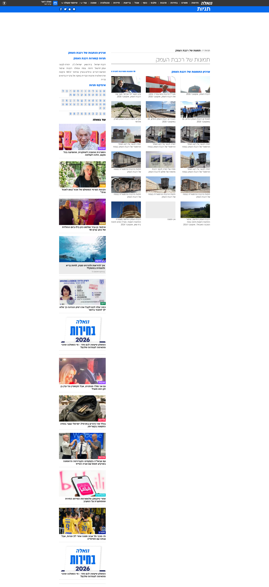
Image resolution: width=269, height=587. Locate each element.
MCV (68, 72)
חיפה (90, 68)
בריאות (127, 3)
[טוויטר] (65, 9)
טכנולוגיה (105, 3)
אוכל (136, 3)
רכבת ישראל (100, 64)
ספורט (184, 3)
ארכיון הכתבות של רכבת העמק (87, 53)
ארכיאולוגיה (100, 75)
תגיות (207, 51)
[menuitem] (193, 3)
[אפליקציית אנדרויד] (74, 9)
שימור (61, 68)
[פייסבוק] (61, 9)
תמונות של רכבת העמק (188, 51)
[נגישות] (4, 3)
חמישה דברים (99, 72)
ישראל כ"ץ (77, 64)
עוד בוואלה (99, 120)
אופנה (93, 3)
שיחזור (76, 72)
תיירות (116, 3)
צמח (84, 68)
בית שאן (88, 64)
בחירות (174, 3)
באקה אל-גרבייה (73, 75)
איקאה (62, 72)
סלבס (153, 3)
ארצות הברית (88, 75)
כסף (145, 3)
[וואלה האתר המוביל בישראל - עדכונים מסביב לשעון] (206, 3)
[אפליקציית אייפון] (70, 9)
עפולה (77, 68)
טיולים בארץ (85, 72)
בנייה (103, 79)
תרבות (163, 3)
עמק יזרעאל (100, 68)
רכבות (69, 68)
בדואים (62, 75)
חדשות (195, 3)
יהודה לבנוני (64, 64)
